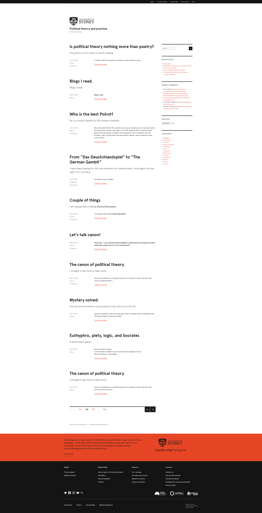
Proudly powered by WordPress (98, 424)
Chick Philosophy (168, 144)
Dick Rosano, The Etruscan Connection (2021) (177, 66)
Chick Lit (166, 142)
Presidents (166, 157)
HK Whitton (167, 93)
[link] (152, 1)
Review (165, 159)
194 (93, 409)
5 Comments (73, 133)
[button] (69, 454)
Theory (72, 63)
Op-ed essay (167, 153)
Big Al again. (167, 64)
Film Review (73, 182)
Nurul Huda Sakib (168, 98)
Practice (72, 217)
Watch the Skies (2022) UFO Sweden (174, 70)
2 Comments (73, 185)
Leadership (166, 151)
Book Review (167, 140)
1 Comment (73, 66)
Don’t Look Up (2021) (169, 68)
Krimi (165, 149)
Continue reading (100, 64)
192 (81, 409)
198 (105, 409)
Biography (166, 138)
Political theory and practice (88, 28)
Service (72, 98)
